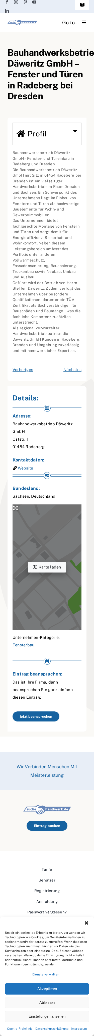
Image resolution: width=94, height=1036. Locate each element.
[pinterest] (25, 2)
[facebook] (7, 2)
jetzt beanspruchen (36, 716)
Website (25, 468)
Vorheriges (23, 369)
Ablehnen (47, 1002)
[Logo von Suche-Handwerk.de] (22, 21)
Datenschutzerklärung (52, 1028)
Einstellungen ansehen (47, 1016)
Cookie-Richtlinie (20, 1028)
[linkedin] (7, 11)
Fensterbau (23, 645)
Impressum (79, 1028)
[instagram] (16, 2)
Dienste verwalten (45, 974)
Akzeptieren (47, 989)
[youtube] (34, 2)
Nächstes (72, 369)
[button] (86, 922)
